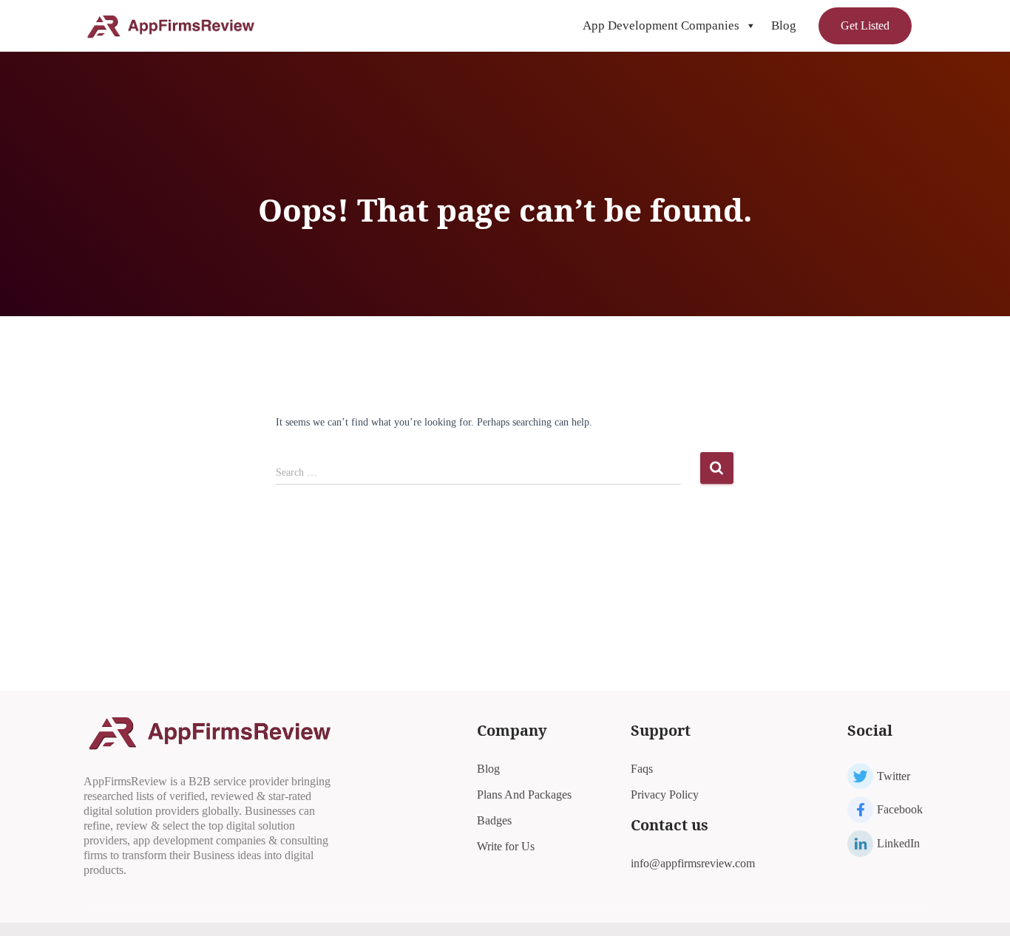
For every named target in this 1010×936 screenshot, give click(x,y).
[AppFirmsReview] (170, 26)
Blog (783, 25)
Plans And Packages (524, 794)
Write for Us (506, 846)
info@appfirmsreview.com (693, 863)
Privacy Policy (665, 794)
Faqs (642, 768)
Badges (494, 820)
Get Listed (865, 25)
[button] (750, 25)
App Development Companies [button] (661, 25)
